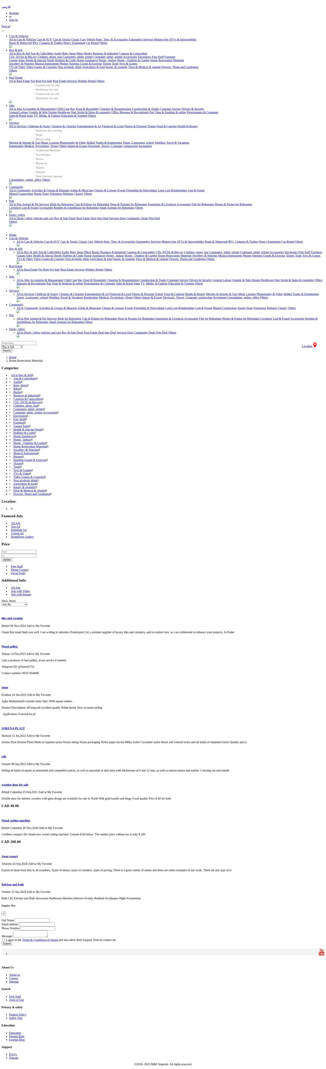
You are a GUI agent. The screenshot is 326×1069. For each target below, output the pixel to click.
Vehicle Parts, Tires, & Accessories (107, 39)
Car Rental (92, 43)
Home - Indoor (107, 60)
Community (16, 187)
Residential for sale (45, 98)
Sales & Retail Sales (21, 115)
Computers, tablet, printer (78, 56)
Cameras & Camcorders (133, 53)
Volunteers (56, 193)
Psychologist (41, 154)
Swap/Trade (18, 573)
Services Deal (117, 218)
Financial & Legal (113, 126)
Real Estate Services (65, 81)
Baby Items (69, 53)
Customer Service (170, 109)
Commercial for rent (46, 85)
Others (103, 43)
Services (14, 122)
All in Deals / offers (20, 218)
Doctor (38, 159)
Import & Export (77, 146)
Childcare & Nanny (39, 126)
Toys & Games (128, 63)
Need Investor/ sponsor (47, 176)
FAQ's (13, 1054)
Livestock (15, 207)
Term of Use (16, 999)
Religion (68, 193)
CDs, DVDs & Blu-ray (23, 56)
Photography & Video (73, 142)
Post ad (6, 26)
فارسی (6, 6)
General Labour (18, 112)
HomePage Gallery (22, 536)
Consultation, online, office (25, 179)
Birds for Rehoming (62, 204)
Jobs (11, 105)
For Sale (47, 81)
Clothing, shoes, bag (50, 56)
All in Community (20, 190)
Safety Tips (15, 1018)
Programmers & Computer (202, 112)
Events (121, 190)
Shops (38, 134)
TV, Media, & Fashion (47, 115)
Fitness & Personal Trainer (140, 126)
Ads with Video (20, 591)
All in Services (18, 126)
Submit (7, 943)
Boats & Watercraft (20, 43)
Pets (11, 201)
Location (307, 346)
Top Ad (15, 526)
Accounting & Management (39, 109)
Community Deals (137, 218)
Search (7, 350)
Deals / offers (17, 214)
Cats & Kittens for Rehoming (92, 204)
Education (15, 1032)
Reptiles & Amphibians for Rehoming (76, 207)
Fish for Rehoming (202, 204)
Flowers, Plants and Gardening (179, 67)
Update (7, 559)
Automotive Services (140, 39)
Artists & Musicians (82, 190)
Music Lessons (50, 142)
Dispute (13, 1057)
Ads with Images (21, 594)
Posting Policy (17, 1014)
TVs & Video (17, 67)
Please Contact (19, 569)
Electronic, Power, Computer (105, 146)
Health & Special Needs (39, 60)
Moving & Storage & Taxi (24, 142)
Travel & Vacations (177, 142)
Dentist (38, 167)
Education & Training (74, 115)
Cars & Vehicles (18, 36)
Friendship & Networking (141, 190)
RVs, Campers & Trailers (48, 43)
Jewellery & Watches (21, 63)
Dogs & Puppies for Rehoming (128, 204)
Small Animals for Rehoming (117, 207)
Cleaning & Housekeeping (115, 109)
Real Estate (15, 77)
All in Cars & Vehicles (22, 39)
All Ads (15, 523)
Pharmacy (40, 163)
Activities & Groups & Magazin (50, 190)
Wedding (160, 142)
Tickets (107, 63)
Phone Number (11, 928)
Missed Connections (21, 193)
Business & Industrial (105, 53)
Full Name (8, 920)
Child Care (62, 109)
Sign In (13, 19)
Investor (39, 172)
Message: (7, 936)
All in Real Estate (19, 81)
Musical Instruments (47, 63)
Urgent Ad (17, 533)
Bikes (80, 53)
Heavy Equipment (74, 43)
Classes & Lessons (105, 190)
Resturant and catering (47, 130)
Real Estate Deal (86, 218)
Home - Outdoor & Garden (133, 60)
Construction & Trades (145, 109)
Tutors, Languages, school (138, 142)
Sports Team (41, 193)
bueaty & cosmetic (117, 67)
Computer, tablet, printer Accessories (115, 56)
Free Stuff (158, 56)
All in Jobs (15, 109)
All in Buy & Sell (19, 53)
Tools (115, 63)
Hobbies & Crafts (65, 60)
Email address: (10, 924)
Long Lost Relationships (172, 190)
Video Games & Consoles (41, 67)
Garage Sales (17, 60)
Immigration (16, 146)
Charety (78, 193)
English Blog (17, 1039)
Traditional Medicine (46, 150)
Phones (64, 63)
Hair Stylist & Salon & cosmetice (91, 112)
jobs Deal (102, 218)
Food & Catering (167, 126)
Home (12, 234)
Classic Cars (78, 39)
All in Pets (15, 204)
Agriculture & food (93, 67)
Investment (145, 146)
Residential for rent (45, 89)
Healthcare (64, 112)
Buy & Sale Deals (65, 218)
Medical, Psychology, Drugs (41, 146)
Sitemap (14, 981)
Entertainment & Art (89, 126)
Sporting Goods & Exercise (85, 63)
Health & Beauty (188, 126)
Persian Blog (16, 1036)
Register (14, 13)
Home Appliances (87, 60)
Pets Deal (154, 218)
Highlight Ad (19, 530)
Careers (13, 978)
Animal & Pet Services (35, 204)
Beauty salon (42, 139)
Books (88, 53)
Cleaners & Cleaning (64, 126)
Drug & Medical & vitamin (144, 67)
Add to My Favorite (38, 625)
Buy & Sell (15, 50)
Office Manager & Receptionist (130, 112)
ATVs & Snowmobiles (182, 39)
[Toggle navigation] (3, 30)
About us (14, 974)
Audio (58, 53)
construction (130, 146)
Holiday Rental (87, 81)
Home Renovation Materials (167, 60)
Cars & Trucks (61, 39)
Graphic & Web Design (43, 112)
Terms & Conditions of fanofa (40, 940)
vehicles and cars (43, 218)
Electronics (144, 56)
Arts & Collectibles (42, 53)
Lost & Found (196, 190)
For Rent (36, 81)
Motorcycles (161, 39)
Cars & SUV (44, 39)
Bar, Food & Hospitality (84, 109)
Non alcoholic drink (70, 67)
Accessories (46, 207)
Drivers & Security (193, 109)
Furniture (170, 56)
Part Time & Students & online (167, 112)
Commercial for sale (46, 93)
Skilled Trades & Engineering (104, 142)
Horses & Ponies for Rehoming (233, 204)
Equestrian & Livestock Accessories (169, 204)
